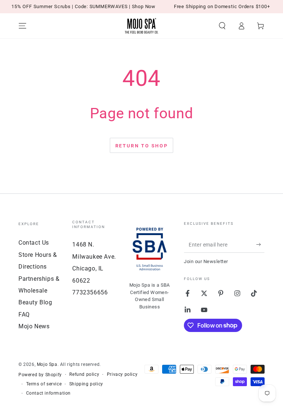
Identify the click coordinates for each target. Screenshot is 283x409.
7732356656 (90, 292)
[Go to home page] (141, 26)
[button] (222, 26)
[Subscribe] (260, 244)
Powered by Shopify (40, 374)
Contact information (48, 393)
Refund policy (84, 374)
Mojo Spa (47, 364)
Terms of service (44, 384)
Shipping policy (86, 384)
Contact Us (33, 242)
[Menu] (22, 26)
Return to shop (141, 145)
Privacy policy (122, 374)
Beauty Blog (35, 302)
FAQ (24, 314)
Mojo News (33, 326)
